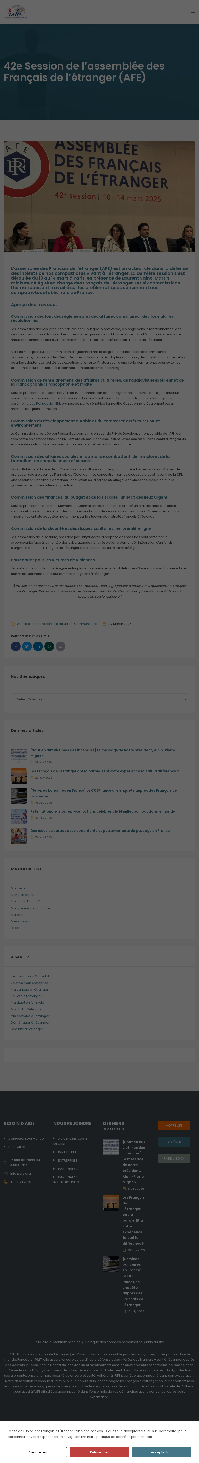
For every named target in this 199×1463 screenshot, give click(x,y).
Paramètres (37, 1452)
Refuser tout (99, 1452)
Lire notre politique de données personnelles (116, 1436)
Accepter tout (162, 1452)
